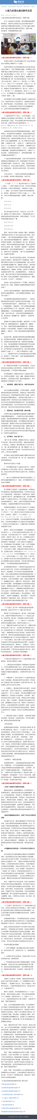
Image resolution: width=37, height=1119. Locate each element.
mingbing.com (21, 1116)
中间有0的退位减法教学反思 (9, 1108)
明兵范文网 (11, 6)
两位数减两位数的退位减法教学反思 (11, 1111)
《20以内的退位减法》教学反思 (10, 1094)
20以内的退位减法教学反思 (9, 1087)
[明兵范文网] (18, 2)
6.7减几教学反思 (6, 1104)
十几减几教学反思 (6, 1101)
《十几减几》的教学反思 (8, 1098)
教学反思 (26, 6)
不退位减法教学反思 (7, 1084)
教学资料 (19, 6)
